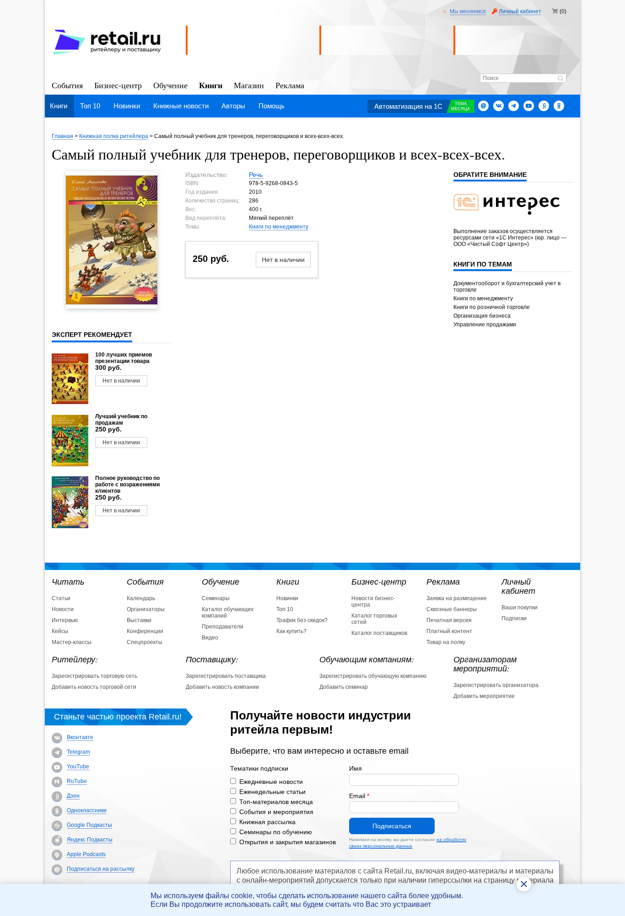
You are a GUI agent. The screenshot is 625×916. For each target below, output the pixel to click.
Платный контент (449, 631)
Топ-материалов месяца (276, 801)
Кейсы (60, 631)
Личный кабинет (520, 11)
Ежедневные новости (271, 781)
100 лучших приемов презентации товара (123, 357)
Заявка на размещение (456, 598)
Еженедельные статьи (272, 791)
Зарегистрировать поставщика (226, 676)
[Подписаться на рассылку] (483, 106)
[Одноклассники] (559, 106)
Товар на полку (445, 642)
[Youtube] (528, 106)
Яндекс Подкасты (90, 839)
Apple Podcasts (86, 854)
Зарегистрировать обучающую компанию (372, 676)
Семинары (216, 598)
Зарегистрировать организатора (496, 685)
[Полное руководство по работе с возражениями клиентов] (70, 502)
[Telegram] (513, 106)
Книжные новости (181, 106)
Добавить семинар (343, 687)
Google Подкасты (89, 825)
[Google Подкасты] (57, 825)
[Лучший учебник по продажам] (70, 440)
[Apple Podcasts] (57, 855)
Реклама (289, 85)
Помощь (272, 106)
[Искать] (560, 79)
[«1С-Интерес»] (512, 220)
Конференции (145, 631)
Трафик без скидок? (302, 620)
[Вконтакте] (498, 106)
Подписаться (391, 826)
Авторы (233, 106)
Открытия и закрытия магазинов (287, 842)
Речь (256, 174)
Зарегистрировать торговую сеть (94, 676)
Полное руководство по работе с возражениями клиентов (127, 484)
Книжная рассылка (267, 821)
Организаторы (146, 609)
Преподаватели (222, 626)
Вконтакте (80, 737)
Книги (210, 84)
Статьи (61, 598)
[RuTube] (57, 782)
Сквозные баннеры (451, 609)
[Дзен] (57, 796)
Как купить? (291, 631)
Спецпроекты (144, 642)
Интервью (65, 620)
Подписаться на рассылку (101, 869)
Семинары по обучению (275, 832)
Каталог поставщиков (379, 633)
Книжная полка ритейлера (113, 136)
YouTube (78, 766)
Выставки (139, 620)
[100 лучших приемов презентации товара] (70, 378)
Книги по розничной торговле (491, 307)
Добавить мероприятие (484, 696)
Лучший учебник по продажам (121, 419)
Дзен (73, 796)
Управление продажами (484, 324)
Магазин (249, 85)
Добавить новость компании (222, 687)
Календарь (141, 598)
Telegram (78, 752)
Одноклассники (87, 810)
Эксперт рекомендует (92, 334)
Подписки (514, 618)
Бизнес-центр (118, 85)
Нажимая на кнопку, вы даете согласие (407, 842)
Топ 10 (90, 106)
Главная (62, 136)
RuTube (77, 781)
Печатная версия (449, 620)
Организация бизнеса (482, 316)
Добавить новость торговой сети (94, 687)
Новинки (126, 106)
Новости (63, 609)
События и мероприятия (276, 811)
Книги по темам (482, 264)
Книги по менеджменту (278, 227)
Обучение (170, 85)
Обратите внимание (490, 174)
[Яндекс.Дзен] (544, 106)
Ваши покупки (519, 607)
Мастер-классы (72, 642)
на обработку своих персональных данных (407, 842)
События (67, 85)
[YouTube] (57, 767)
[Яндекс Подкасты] (57, 840)
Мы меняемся (468, 11)
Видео (210, 637)
